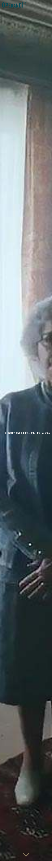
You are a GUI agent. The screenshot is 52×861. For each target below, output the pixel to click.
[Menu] (47, 5)
